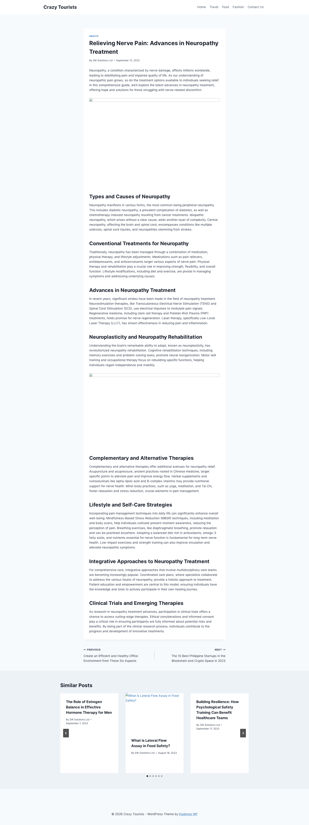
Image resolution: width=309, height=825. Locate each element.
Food (225, 7)
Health (94, 36)
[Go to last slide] (66, 733)
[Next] (243, 733)
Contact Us (256, 7)
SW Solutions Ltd (102, 60)
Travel (214, 7)
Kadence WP (188, 814)
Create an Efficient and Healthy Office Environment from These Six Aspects (111, 655)
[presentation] (155, 712)
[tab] (147, 776)
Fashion (238, 7)
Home (201, 7)
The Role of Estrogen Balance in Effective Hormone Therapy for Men (89, 707)
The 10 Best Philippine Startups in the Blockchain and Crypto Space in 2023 (198, 655)
